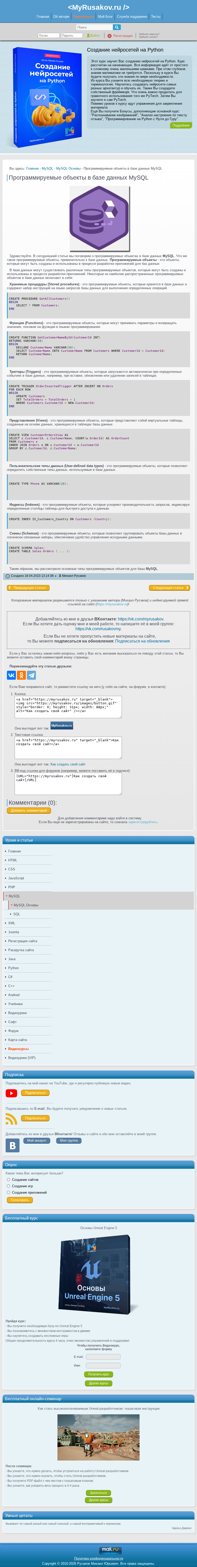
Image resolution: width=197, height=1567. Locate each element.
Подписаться (35, 1093)
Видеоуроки (17, 1013)
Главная (43, 16)
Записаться (98, 1493)
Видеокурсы (83, 16)
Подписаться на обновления (142, 641)
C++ (11, 986)
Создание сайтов (25, 1180)
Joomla (13, 932)
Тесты (155, 16)
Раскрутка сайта (21, 950)
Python (13, 968)
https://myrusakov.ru (112, 604)
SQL (16, 914)
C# (10, 977)
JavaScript (16, 878)
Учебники (15, 1004)
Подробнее (181, 125)
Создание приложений (29, 1192)
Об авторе (61, 16)
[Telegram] (31, 675)
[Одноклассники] (21, 675)
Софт (12, 1022)
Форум (13, 1031)
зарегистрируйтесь (142, 822)
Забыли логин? (148, 36)
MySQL (14, 896)
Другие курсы (98, 1383)
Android (13, 995)
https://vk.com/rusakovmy (98, 628)
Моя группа (69, 1140)
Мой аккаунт (36, 1140)
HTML (12, 860)
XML (11, 923)
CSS (11, 869)
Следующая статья (168, 588)
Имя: (77, 1365)
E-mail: (79, 1357)
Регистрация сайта (22, 941)
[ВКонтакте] (11, 675)
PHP (11, 887)
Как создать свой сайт (68, 764)
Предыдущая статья (29, 588)
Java (11, 959)
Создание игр (22, 1186)
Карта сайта (17, 1040)
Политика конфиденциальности (98, 1558)
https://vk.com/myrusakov (140, 619)
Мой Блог (105, 16)
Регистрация (123, 36)
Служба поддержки (132, 16)
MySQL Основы (26, 905)
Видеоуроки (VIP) (21, 1058)
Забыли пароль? (149, 34)
